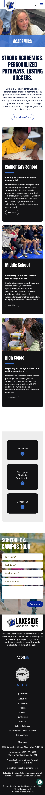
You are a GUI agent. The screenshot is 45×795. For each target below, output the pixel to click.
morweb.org (27, 791)
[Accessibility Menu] (39, 782)
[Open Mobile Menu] (41, 4)
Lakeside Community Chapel (27, 775)
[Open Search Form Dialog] (36, 5)
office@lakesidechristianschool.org (22, 768)
